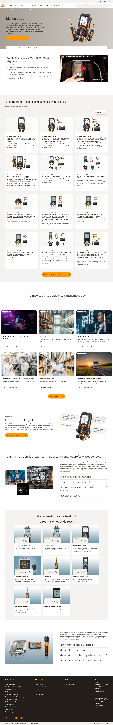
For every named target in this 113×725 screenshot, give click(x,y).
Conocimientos (40, 48)
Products (8, 9)
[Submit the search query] (77, 6)
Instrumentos (11, 48)
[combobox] (32, 305)
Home (2, 9)
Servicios (30, 48)
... (47, 311)
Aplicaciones (21, 48)
